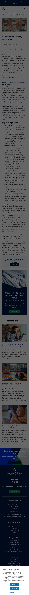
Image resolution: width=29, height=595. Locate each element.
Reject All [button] (14, 588)
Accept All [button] (14, 584)
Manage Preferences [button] (15, 592)
